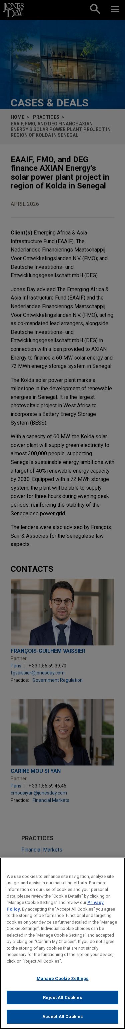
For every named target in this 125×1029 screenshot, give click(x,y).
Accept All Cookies (62, 1016)
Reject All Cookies (62, 997)
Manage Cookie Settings (63, 978)
